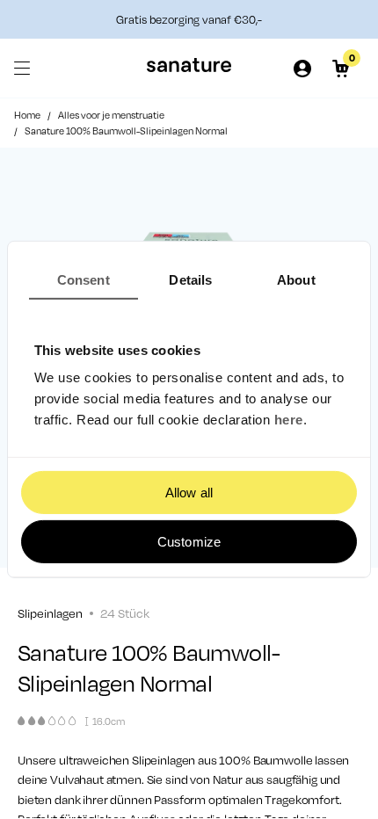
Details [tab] (190, 279)
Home (27, 115)
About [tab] (296, 279)
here (288, 419)
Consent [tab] (83, 279)
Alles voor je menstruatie (111, 115)
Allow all (189, 492)
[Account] (302, 68)
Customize (189, 541)
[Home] (189, 68)
